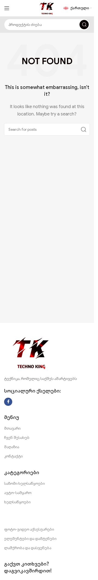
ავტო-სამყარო (17, 492)
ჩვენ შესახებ (16, 437)
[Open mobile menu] (6, 8)
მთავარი (12, 428)
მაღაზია (11, 446)
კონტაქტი (13, 456)
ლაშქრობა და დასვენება (27, 547)
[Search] (84, 24)
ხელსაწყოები (17, 501)
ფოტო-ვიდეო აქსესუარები (29, 529)
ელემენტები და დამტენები (30, 538)
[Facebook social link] (8, 402)
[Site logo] (47, 7)
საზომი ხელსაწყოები (24, 483)
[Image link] (31, 352)
